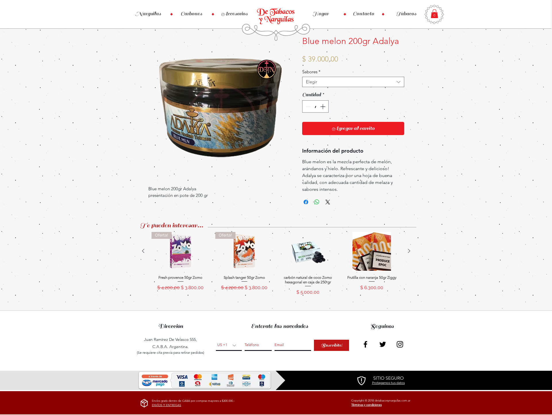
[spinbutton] (315, 106)
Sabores (311, 71)
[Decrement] (307, 106)
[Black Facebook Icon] (365, 344)
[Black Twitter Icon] (382, 344)
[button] (434, 13)
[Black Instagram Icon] (400, 344)
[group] (276, 266)
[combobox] (353, 82)
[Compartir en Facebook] (305, 202)
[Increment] (323, 106)
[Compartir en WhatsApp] (316, 202)
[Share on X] (327, 202)
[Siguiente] (409, 250)
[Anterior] (143, 250)
